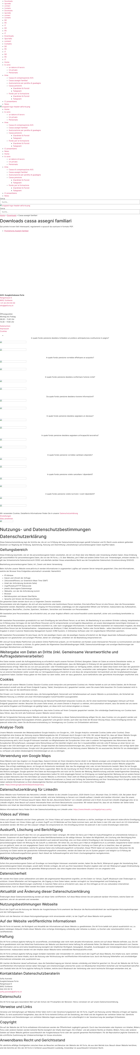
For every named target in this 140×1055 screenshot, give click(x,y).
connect (7, 6)
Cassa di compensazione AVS (21, 78)
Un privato (13, 70)
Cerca (2, 198)
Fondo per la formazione (19, 93)
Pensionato (13, 73)
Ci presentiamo (10, 101)
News (6, 104)
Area (6, 75)
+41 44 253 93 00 (7, 303)
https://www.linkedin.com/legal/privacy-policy (92, 809)
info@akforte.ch (6, 305)
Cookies (3, 331)
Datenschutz (5, 326)
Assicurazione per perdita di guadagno (25, 83)
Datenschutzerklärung (69, 513)
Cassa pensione (15, 86)
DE (5, 20)
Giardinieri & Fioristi (21, 88)
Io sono (7, 65)
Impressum (4, 329)
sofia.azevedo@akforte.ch (11, 992)
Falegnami (17, 91)
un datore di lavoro (17, 67)
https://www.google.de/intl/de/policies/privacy (24, 784)
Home (6, 62)
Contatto (7, 8)
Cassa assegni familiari (18, 80)
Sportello (7, 3)
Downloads (8, 1)
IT (5, 25)
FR (5, 23)
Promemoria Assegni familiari (16, 231)
